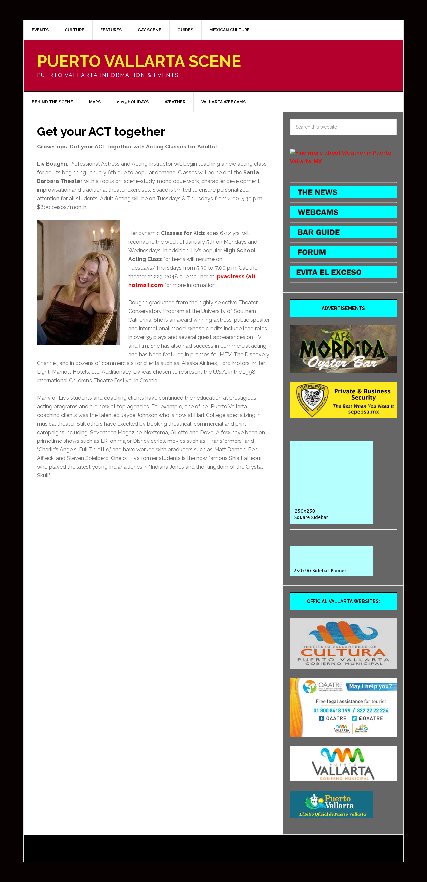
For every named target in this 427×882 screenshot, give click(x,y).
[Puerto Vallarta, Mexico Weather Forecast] (343, 161)
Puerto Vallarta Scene (139, 61)
